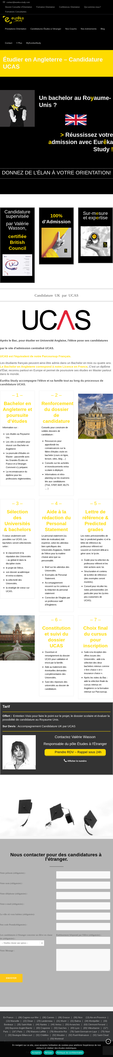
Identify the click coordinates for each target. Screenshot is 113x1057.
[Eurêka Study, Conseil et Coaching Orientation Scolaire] (13, 19)
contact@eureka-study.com (18, 2)
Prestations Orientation (15, 29)
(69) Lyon (74, 1028)
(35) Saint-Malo (24, 1024)
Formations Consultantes (15, 12)
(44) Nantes (41, 1024)
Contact (8, 43)
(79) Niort (105, 1031)
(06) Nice (78, 1017)
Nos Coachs (71, 29)
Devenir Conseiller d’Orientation (18, 7)
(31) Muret (61, 1021)
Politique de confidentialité (70, 1052)
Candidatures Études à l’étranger (45, 29)
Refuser (49, 1052)
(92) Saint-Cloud (100, 1035)
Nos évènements (89, 29)
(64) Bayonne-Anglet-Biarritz (18, 1028)
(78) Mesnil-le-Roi (58, 1031)
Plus (19, 43)
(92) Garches (60, 1028)
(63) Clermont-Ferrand (94, 1024)
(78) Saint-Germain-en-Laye (83, 1031)
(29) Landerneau (45, 1021)
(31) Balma (75, 1021)
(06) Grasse (64, 1017)
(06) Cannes (48, 1017)
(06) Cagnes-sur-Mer (28, 1017)
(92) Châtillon (42, 1035)
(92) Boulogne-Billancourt (20, 1035)
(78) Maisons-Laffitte (36, 1031)
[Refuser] (108, 1041)
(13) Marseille (12, 1021)
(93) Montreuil (56, 1038)
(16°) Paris (17, 1031)
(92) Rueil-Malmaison (78, 1035)
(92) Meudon (58, 1035)
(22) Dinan (28, 1021)
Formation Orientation (45, 7)
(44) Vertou (56, 1024)
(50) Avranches (72, 1024)
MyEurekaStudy (33, 43)
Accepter (36, 1052)
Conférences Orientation (69, 7)
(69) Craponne (43, 1028)
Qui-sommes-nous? (92, 7)
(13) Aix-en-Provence (96, 1017)
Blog (103, 29)
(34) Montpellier (92, 1021)
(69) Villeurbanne (91, 1028)
